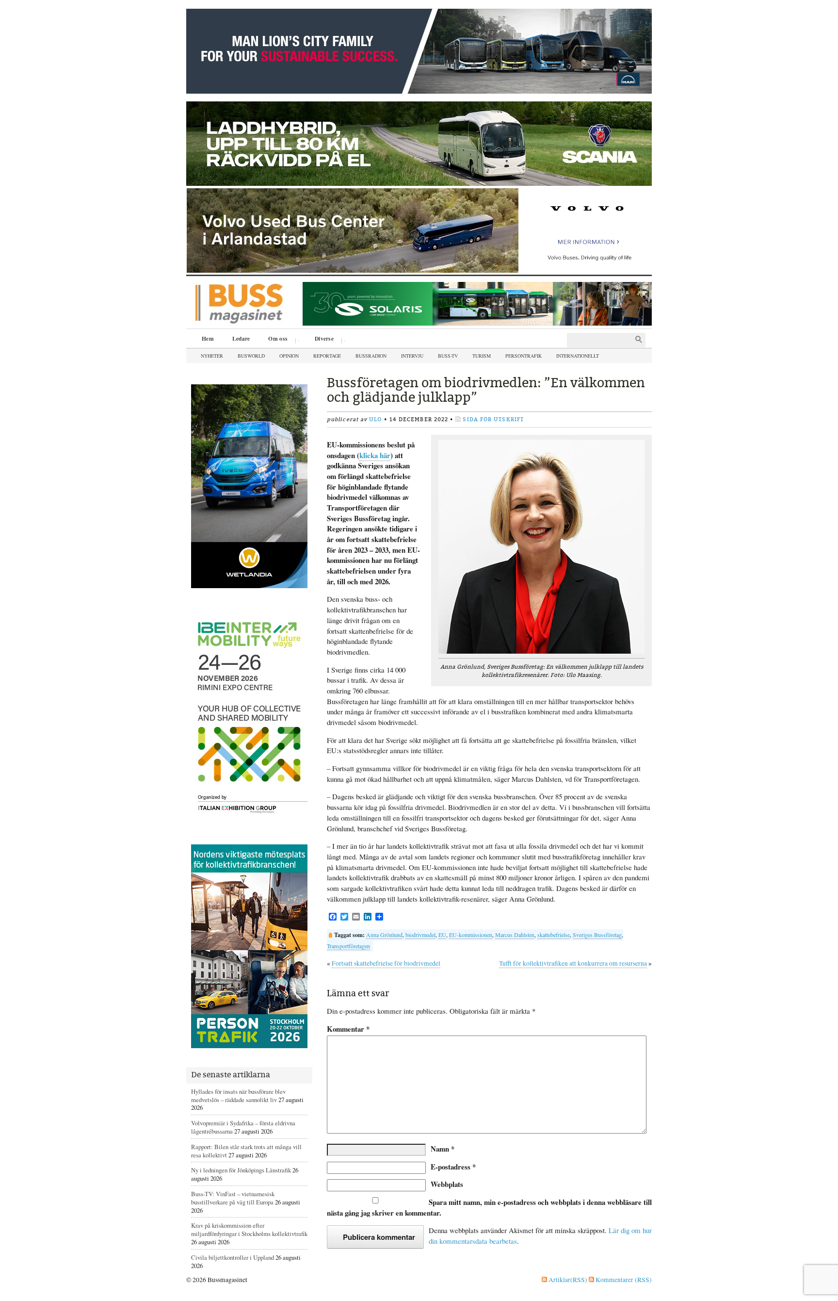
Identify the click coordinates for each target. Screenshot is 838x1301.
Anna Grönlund (384, 935)
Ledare (241, 338)
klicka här (374, 455)
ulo (375, 419)
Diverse (321, 339)
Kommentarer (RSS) (623, 1279)
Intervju (412, 355)
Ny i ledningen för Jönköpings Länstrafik (241, 1170)
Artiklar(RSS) (567, 1279)
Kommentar (348, 1029)
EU (442, 935)
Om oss (274, 339)
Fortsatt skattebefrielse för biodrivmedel (386, 963)
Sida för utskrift (493, 419)
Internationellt (577, 355)
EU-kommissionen (470, 935)
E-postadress (453, 1166)
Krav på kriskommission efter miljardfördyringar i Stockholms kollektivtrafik (249, 1229)
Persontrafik (523, 355)
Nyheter (212, 355)
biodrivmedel (420, 935)
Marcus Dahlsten (514, 935)
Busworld (251, 355)
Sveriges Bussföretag (597, 935)
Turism (481, 355)
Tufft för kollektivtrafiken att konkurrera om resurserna (573, 963)
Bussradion (371, 355)
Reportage (327, 355)
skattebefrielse (553, 935)
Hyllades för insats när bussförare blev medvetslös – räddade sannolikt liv (238, 1095)
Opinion (289, 355)
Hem (208, 338)
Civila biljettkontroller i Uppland (232, 1257)
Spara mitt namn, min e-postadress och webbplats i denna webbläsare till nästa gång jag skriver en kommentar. (489, 1207)
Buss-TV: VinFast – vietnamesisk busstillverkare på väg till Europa (232, 1197)
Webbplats (447, 1184)
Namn (442, 1148)
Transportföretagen (348, 946)
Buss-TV (448, 355)
